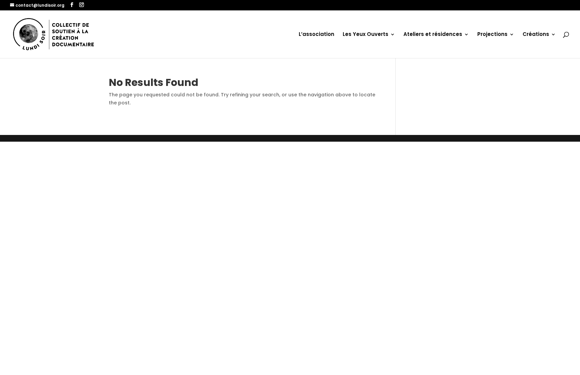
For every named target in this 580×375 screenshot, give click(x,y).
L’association (316, 35)
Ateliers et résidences (432, 35)
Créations (536, 35)
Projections (492, 35)
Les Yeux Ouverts (365, 35)
